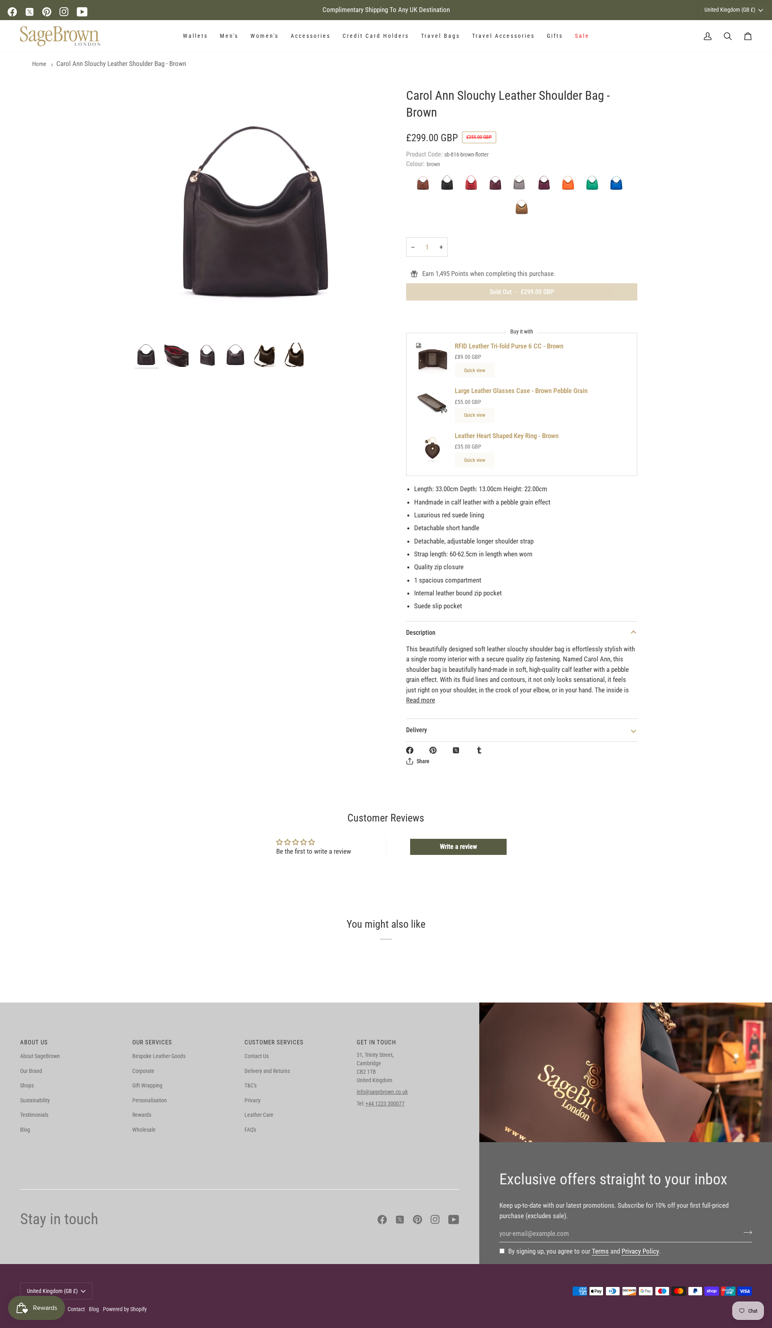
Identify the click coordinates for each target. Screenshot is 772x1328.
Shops (27, 1085)
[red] (474, 185)
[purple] (546, 185)
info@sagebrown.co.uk (382, 1092)
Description (420, 632)
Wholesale (144, 1129)
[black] (449, 185)
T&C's (250, 1085)
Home (39, 64)
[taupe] (522, 209)
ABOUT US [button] (34, 1042)
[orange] (570, 185)
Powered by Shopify (125, 1309)
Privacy (252, 1100)
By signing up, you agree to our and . (584, 1251)
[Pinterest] (46, 11)
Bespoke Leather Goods (158, 1056)
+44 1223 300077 (384, 1103)
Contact (76, 1309)
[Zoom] (260, 213)
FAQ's (250, 1129)
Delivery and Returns (267, 1071)
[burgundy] (498, 185)
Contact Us (256, 1056)
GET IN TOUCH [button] (376, 1042)
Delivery (416, 730)
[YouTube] (82, 11)
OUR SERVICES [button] (152, 1042)
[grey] (522, 185)
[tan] (425, 185)
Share (423, 761)
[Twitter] (29, 11)
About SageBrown (40, 1056)
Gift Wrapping (147, 1085)
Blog (25, 1129)
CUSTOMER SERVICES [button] (274, 1042)
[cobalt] (618, 185)
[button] (195, 36)
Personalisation (149, 1100)
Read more (420, 700)
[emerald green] (594, 185)
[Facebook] (12, 11)
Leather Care (258, 1115)
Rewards (141, 1115)
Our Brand (31, 1071)
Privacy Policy (640, 1251)
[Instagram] (64, 11)
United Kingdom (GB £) (729, 9)
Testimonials (34, 1115)
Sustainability (35, 1100)
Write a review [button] (458, 846)
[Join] (745, 1232)
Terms (600, 1251)
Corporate (143, 1071)
